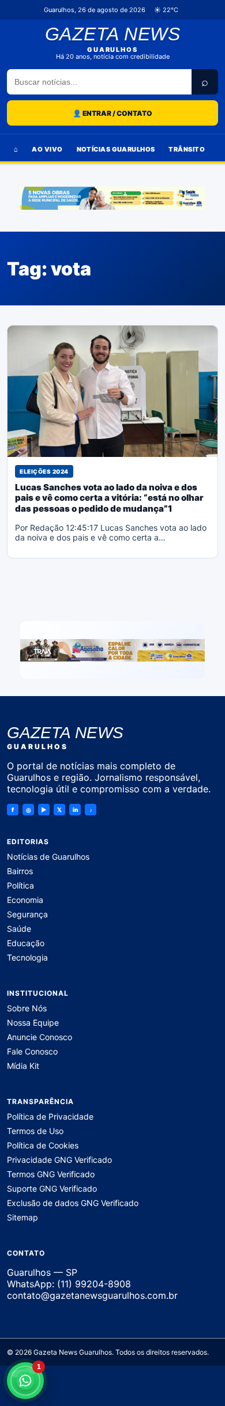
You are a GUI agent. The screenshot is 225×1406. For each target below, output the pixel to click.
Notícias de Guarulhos (48, 856)
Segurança (27, 914)
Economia (25, 900)
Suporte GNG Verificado (52, 1188)
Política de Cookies (42, 1145)
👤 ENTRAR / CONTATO (112, 113)
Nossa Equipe (33, 1022)
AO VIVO (47, 149)
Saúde (19, 928)
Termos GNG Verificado (51, 1174)
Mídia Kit (23, 1066)
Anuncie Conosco (39, 1037)
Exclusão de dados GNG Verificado (72, 1203)
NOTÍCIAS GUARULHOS (116, 149)
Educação (25, 943)
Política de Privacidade (50, 1116)
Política (20, 885)
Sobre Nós (27, 1008)
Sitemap (22, 1217)
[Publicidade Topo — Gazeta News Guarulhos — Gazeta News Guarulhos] (112, 198)
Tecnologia (27, 957)
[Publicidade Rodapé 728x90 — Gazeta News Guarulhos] (112, 650)
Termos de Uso (35, 1131)
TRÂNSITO (186, 149)
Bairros (20, 871)
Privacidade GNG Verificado (59, 1160)
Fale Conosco (32, 1051)
